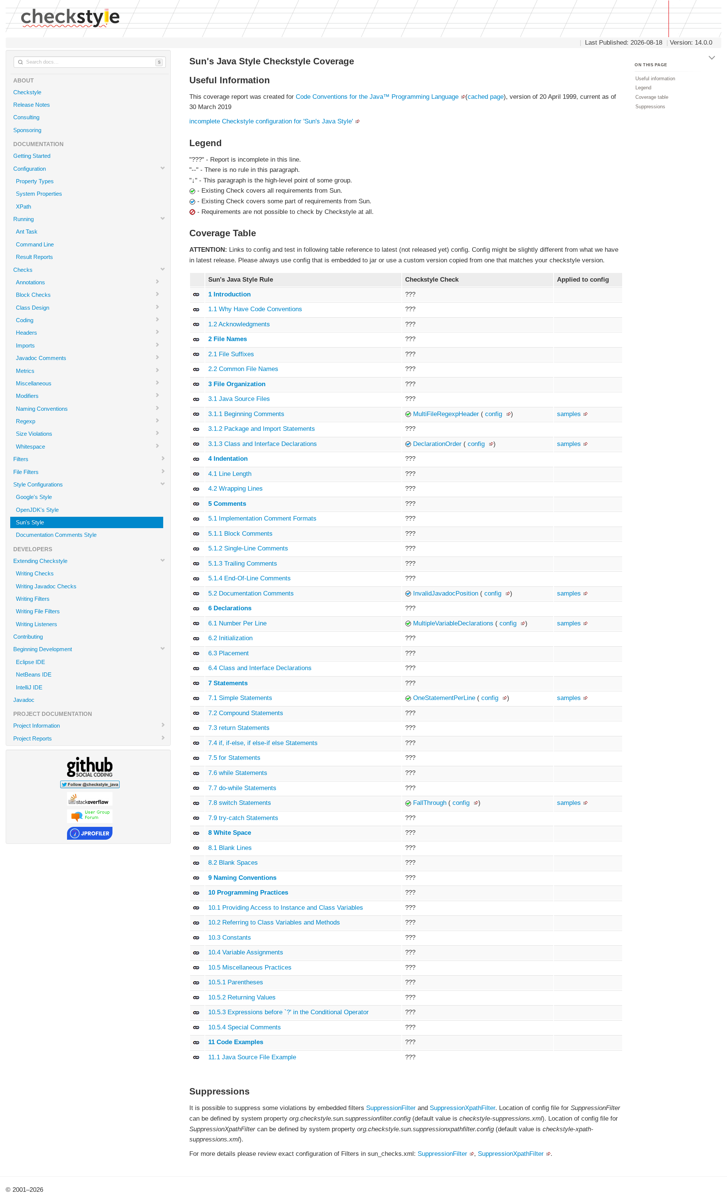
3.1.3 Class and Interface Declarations (262, 443)
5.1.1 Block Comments (240, 533)
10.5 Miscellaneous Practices (250, 967)
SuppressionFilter (391, 1108)
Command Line (35, 244)
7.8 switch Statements (239, 802)
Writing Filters (33, 599)
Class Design (32, 307)
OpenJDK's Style (37, 510)
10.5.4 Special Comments (244, 1027)
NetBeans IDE (33, 674)
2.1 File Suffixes (231, 354)
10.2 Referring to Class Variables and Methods (274, 922)
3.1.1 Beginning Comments (246, 414)
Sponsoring (27, 130)
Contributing (28, 636)
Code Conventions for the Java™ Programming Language (377, 96)
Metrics (25, 371)
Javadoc (23, 700)
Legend (643, 87)
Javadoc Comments (41, 358)
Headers (26, 332)
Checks (23, 270)
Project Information (36, 725)
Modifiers (27, 396)
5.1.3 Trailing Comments (242, 563)
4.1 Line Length (229, 473)
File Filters (26, 472)
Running (23, 219)
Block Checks (33, 295)
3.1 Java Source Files (239, 398)
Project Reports (32, 738)
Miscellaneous (33, 383)
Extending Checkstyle (40, 561)
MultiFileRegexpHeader (447, 414)
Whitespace (30, 446)
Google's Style (34, 497)
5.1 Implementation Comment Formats (262, 518)
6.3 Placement (228, 653)
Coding (24, 320)
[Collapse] (712, 56)
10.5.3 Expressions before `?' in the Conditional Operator (288, 1012)
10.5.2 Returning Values (242, 997)
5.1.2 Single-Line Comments (248, 548)
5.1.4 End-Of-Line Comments (249, 578)
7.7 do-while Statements (242, 788)
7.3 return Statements (239, 727)
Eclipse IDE (30, 662)
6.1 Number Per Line (237, 623)
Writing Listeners (36, 624)
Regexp (25, 421)
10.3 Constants (229, 937)
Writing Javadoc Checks (46, 586)
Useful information (655, 78)
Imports (25, 345)
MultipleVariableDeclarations (454, 623)
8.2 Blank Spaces (233, 862)
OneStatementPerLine (445, 698)
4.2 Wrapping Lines (235, 488)
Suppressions (650, 106)
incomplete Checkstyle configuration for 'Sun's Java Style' (271, 121)
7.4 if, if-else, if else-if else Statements (263, 743)
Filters (20, 459)
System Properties (39, 193)
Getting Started (31, 156)
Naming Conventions (42, 408)
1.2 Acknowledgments (239, 324)
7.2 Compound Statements (245, 713)
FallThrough (430, 802)
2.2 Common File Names (243, 369)
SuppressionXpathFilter (462, 1108)
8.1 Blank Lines (230, 847)
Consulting (26, 117)
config (493, 414)
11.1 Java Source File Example (252, 1057)
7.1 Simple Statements (240, 698)
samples (569, 414)
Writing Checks (35, 573)
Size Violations (34, 433)
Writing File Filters (38, 611)
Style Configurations (38, 484)
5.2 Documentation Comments (251, 593)
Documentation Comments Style (56, 535)
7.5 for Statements (234, 757)
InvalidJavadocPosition (446, 593)
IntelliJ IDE (29, 687)
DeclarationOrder (438, 443)
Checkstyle (27, 92)
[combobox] (90, 62)
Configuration (29, 168)
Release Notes (31, 104)
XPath (23, 206)
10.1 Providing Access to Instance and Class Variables (285, 907)
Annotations (30, 282)
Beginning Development (42, 649)
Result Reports (34, 257)
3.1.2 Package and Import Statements (261, 428)
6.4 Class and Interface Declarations (260, 668)
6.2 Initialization (230, 638)
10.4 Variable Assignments (245, 952)
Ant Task (26, 231)
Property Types (35, 181)
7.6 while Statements (237, 772)
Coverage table (651, 97)
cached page (486, 96)
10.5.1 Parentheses (235, 982)
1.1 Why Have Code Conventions (255, 309)
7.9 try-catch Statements (243, 818)
